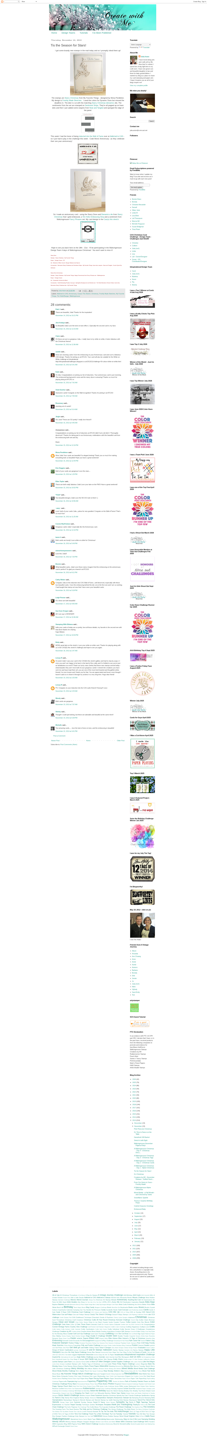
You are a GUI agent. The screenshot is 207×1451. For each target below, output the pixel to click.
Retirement (132, 1386)
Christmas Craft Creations (74, 1320)
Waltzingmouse (75, 296)
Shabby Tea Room (139, 1391)
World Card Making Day (147, 1424)
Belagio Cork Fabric (112, 1304)
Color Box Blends (143, 1322)
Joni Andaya (60, 323)
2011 (134, 1248)
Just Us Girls (135, 1357)
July (136, 1222)
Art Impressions (146, 1300)
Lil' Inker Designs (103, 1361)
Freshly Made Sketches (107, 294)
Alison (134, 951)
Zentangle (61, 1426)
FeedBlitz (142, 190)
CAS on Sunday (135, 1312)
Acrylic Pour (66, 1297)
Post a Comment (59, 736)
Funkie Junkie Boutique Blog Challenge (119, 1345)
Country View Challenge (78, 1327)
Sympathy (120, 1402)
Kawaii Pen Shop (68, 1359)
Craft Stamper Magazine (103, 1327)
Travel (91, 1414)
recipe (126, 1386)
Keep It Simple (79, 1359)
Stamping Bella (149, 1398)
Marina (134, 285)
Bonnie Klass (136, 199)
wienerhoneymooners (64, 551)
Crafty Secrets (125, 1329)
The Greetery (149, 1407)
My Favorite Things (69, 1374)
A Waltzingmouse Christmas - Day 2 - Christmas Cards (144, 1162)
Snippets (87, 1395)
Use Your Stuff (89, 1416)
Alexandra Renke (126, 1297)
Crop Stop (148, 1331)
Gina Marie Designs (118, 1347)
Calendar (70, 1310)
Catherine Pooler (142, 1314)
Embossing (57, 1340)
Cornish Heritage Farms (61, 1327)
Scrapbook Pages (140, 1388)
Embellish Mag (150, 1338)
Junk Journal (110, 1357)
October (137, 1213)
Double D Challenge (97, 1336)
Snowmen (98, 1395)
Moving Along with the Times (133, 1371)
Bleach (84, 1307)
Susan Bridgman (138, 227)
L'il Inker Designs (137, 1359)
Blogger (126, 1435)
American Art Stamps (103, 1300)
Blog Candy (90, 1307)
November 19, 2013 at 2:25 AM (66, 678)
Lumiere (137, 1364)
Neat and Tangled (96, 108)
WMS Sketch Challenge (90, 1424)
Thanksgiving (126, 1404)
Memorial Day (119, 1366)
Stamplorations (57, 1400)
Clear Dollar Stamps (81, 1322)
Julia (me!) (135, 248)
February (137, 1238)
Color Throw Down (83, 1324)
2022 (134, 1092)
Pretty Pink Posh (78, 1386)
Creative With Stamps (122, 1331)
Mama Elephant (78, 1366)
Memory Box (128, 1366)
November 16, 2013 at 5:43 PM (66, 543)
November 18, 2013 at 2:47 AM (66, 651)
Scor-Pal (132, 1388)
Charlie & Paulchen (106, 1317)
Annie (134, 962)
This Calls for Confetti (80, 1411)
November (138, 1126)
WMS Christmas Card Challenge (132, 1422)
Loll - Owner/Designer (139, 257)
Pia (133, 282)
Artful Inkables (72, 1302)
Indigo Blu (102, 1354)
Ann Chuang (136, 956)
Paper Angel (76, 1378)
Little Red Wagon (149, 1361)
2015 (134, 1114)
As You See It (98, 1302)
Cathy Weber (60, 580)
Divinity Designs (80, 1336)
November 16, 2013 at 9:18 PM (66, 590)
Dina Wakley (56, 1336)
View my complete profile (139, 85)
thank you (116, 1404)
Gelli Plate (66, 1347)
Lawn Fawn (68, 1361)
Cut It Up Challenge (83, 1334)
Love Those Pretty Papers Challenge (121, 1364)
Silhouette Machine (104, 1393)
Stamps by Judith (107, 1400)
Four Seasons (101, 1343)
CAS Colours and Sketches (99, 1312)
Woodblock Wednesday (106, 1424)
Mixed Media (127, 1368)
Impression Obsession (85, 1354)
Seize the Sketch (112, 1391)
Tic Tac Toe (103, 1411)
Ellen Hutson (113, 1338)
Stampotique (67, 1400)
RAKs (121, 1386)
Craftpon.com (144, 1327)
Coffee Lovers (131, 1322)
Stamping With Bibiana (64, 624)
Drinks (143, 1336)
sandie (58, 352)
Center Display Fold (66, 1317)
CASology (108, 1314)
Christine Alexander (139, 204)
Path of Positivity (131, 1381)
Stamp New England (72, 1398)
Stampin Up (127, 1398)
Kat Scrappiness (146, 1357)
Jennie (134, 978)
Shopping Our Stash (82, 1393)
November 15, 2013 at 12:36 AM (67, 344)
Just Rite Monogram (122, 1357)
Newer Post (55, 740)
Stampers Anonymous (114, 1398)
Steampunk (133, 1400)
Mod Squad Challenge (96, 1371)
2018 (134, 1104)
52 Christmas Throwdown (69, 1295)
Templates (107, 1404)
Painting (64, 1378)
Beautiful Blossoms (70, 1304)
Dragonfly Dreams (134, 1336)
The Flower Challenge (123, 1407)
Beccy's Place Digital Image (84, 1304)
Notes (59, 1376)
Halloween (107, 1350)
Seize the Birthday (98, 1391)
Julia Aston (145, 57)
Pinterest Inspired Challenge (129, 1384)
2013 (134, 1120)
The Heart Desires (72, 1409)
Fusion (135, 1345)
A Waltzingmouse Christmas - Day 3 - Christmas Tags (144, 1157)
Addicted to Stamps (104, 1297)
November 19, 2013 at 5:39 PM (66, 718)
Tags (138, 1402)
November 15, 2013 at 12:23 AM (67, 329)
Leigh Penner (61, 597)
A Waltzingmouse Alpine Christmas (142, 1188)
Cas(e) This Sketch (84, 294)
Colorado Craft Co (97, 1324)
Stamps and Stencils (93, 1400)
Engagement (98, 1340)
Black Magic (77, 1307)
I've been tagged (71, 1354)
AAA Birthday (127, 1295)
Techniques (99, 1404)
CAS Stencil (146, 1312)
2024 (134, 1085)
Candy (103, 1310)
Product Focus (91, 1386)
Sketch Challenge (71, 1395)
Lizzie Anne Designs (58, 1364)
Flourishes (88, 1343)
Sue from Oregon (62, 611)
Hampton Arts (128, 1350)
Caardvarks (62, 1310)
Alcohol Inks (115, 1297)
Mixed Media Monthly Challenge (63, 1371)
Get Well (73, 1347)
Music (58, 1374)
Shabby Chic (128, 1391)
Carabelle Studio (112, 1310)
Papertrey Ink (104, 1381)
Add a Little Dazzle (77, 1297)
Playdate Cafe (143, 1384)
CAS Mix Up (114, 1312)
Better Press (146, 1304)
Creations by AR (65, 1331)
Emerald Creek (67, 1340)
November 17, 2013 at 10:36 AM (67, 617)
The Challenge (82, 1407)
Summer (77, 1402)
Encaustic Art (77, 1340)
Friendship (77, 1345)
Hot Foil (132, 1352)
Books (131, 1307)
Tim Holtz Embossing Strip (93, 217)
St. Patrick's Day (58, 1398)
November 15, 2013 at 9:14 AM (66, 409)
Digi (139, 1334)
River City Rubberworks (75, 1388)
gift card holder (83, 1347)
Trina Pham (136, 229)
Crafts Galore (56, 1329)
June (136, 1226)
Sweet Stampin (110, 1402)
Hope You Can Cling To (120, 1352)
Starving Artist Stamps (121, 1400)
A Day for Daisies (91, 1295)
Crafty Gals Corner (101, 1329)
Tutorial (125, 1414)
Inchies (96, 1354)
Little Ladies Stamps (136, 1361)
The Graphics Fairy (137, 1407)
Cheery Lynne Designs (120, 1317)
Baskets (61, 1304)
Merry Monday (77, 1368)
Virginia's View (134, 1416)
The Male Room (129, 1409)
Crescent (133, 1331)
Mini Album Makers (91, 1368)
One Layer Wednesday (97, 1376)
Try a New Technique (101, 1414)
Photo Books (102, 1384)
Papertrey (91, 1381)
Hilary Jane (136, 210)
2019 (134, 1101)
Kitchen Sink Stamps (105, 1359)
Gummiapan (82, 1350)
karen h (58, 537)
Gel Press (58, 1347)
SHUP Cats (93, 1393)
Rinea (66, 1388)
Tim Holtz (110, 1411)
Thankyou (136, 1404)
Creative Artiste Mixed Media (90, 1331)
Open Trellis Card (111, 1376)
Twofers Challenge (68, 1416)
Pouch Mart (68, 1386)
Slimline (82, 1395)
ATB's (105, 1302)
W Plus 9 (142, 1416)
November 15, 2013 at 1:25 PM (66, 474)
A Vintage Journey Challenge (110, 1295)
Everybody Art (118, 1340)
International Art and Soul (68, 1357)
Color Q (73, 1324)
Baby (147, 1302)
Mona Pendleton (62, 452)
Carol (134, 271)
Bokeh (109, 1307)
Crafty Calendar (75, 1329)
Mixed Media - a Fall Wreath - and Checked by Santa (144, 1193)
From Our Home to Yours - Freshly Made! (143, 1183)
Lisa (133, 254)
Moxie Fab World (148, 1371)
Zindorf (67, 1426)
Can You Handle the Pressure (90, 1310)
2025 (134, 1082)
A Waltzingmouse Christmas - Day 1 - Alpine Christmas (144, 1167)
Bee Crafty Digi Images (99, 1304)
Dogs (88, 1336)
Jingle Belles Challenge (85, 1357)
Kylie (57, 372)
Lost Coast (104, 1364)
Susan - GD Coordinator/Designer (139, 260)
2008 (134, 1258)
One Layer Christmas (81, 1376)
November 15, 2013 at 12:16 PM (67, 445)
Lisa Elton (135, 216)
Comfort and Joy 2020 (127, 1324)
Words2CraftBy (125, 1424)
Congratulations (149, 1324)
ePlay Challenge (107, 1340)
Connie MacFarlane (63, 524)
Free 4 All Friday (143, 1343)
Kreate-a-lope (128, 1359)
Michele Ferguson (138, 224)
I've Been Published (101, 33)
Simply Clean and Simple (134, 1393)
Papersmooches (82, 1381)
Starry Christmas (71, 98)
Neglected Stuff (119, 1374)
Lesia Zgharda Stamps (79, 1361)
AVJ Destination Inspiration (129, 1302)
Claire (58, 336)
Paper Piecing (94, 1378)
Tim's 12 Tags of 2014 (137, 1411)
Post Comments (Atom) (68, 744)
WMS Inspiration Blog (59, 1424)
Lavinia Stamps (57, 1361)
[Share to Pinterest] (92, 291)
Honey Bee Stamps (93, 1352)
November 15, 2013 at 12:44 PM (67, 461)
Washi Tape (92, 1419)
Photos (111, 1384)
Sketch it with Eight (140, 1140)
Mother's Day (119, 1371)
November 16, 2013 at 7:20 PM (66, 557)
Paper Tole (134, 1378)
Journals (102, 1357)
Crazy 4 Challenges (138, 1329)
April (136, 1232)
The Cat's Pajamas (70, 1407)
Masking (112, 1366)
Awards (142, 1302)
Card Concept (123, 1310)
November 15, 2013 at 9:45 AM (66, 423)
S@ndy (134, 989)
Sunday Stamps (86, 1402)
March (136, 1235)
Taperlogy (144, 1402)
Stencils (55, 1402)
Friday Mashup (68, 1345)
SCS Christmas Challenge (66, 1391)
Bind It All (60, 1307)
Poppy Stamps (57, 1386)
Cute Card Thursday (98, 1334)
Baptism (55, 1304)
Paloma (70, 1378)
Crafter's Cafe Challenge (118, 1327)
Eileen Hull (94, 1338)
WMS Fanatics (150, 1422)
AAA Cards (137, 1295)
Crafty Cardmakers (87, 1329)
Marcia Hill (135, 221)
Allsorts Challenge (138, 1297)
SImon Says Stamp (118, 1393)
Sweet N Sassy (99, 1402)
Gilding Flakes (94, 1347)
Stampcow (93, 1398)
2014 (134, 1117)
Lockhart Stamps (71, 1364)
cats (149, 1314)
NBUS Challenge (85, 1374)
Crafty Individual (113, 1329)
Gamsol (141, 1345)
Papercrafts (63, 1381)
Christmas (94, 294)
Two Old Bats (141, 1414)
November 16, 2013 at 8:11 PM (66, 572)
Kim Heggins (60, 468)
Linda (134, 251)
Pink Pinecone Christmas (143, 1129)
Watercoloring (101, 1419)
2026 (134, 1079)
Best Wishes (138, 1304)
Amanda (135, 954)
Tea (63, 1404)
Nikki (134, 987)
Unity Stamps (79, 1416)
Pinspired (117, 1384)
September (138, 1216)
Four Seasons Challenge (112, 1343)
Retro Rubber (141, 1386)
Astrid (134, 965)
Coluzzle (117, 1324)
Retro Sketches (150, 1386)
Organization (121, 1376)
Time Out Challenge (81, 1414)
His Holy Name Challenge (77, 1352)
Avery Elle (115, 1302)
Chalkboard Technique (83, 1317)
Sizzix (60, 1395)
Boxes (141, 1307)
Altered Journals (82, 1300)
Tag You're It (130, 1402)
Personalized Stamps (83, 1384)
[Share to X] (88, 291)
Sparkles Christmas (109, 1395)
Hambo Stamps (118, 1350)
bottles (136, 1307)
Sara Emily (136, 992)
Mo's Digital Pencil (82, 1371)
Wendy (58, 698)
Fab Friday (125, 1340)
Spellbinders (145, 1395)
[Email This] (83, 291)
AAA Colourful (145, 1295)
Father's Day (150, 1340)
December (138, 1123)
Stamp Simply (84, 1398)
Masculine (104, 1366)
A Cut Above (81, 1295)
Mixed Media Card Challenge (144, 1368)
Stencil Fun (141, 1400)
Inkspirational (130, 1354)
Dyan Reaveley (150, 1336)
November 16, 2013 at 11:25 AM (67, 517)
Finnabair (82, 1343)
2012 (134, 1245)
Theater (71, 1411)
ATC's (109, 1302)
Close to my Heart (95, 1322)
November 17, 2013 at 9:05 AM (66, 604)
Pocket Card (151, 1384)
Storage (62, 1402)
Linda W (135, 213)
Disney (64, 1336)
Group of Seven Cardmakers (63, 1350)
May (136, 1229)
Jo (133, 981)
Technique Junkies (88, 1404)
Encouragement (88, 1340)
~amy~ (58, 508)
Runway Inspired (117, 1388)
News (54, 1376)
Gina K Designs (105, 1347)
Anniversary (73, 294)
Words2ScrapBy (135, 1424)
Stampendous (101, 1398)
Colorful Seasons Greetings (143, 1206)
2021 (134, 1095)
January (137, 1241)
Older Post (121, 740)
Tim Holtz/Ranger (63, 296)
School (125, 1388)
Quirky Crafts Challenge (107, 1386)
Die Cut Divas (124, 1334)
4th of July (56, 1295)
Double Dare (111, 1336)
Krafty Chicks (118, 1359)
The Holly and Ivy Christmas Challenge (93, 1409)
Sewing (120, 1391)
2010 (134, 1252)
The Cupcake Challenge (107, 1407)
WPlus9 (54, 1426)
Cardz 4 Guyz (61, 1312)
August (137, 1219)
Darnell (134, 207)
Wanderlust (74, 1419)
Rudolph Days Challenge (103, 1388)
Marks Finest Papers (91, 1366)
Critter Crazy (140, 1331)
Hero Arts (64, 1352)
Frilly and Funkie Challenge (90, 1345)
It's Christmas (139, 1174)
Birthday (68, 1307)
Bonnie (58, 564)
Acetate (60, 1297)
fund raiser (104, 1345)
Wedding (152, 1419)
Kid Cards (89, 1359)
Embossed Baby (140, 1209)
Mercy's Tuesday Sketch (142, 1366)
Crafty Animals (65, 1329)
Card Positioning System (135, 1310)
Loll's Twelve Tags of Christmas (89, 1364)
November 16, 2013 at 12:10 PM (67, 530)
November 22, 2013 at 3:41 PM (66, 731)
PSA (97, 1386)
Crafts (152, 1327)
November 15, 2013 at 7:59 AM (66, 396)
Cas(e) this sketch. (111, 219)
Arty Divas (81, 1302)
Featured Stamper (60, 1343)
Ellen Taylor (60, 481)
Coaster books (108, 1322)
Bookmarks (124, 1307)
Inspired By (56, 1357)
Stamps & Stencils (79, 1400)
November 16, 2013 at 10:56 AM (67, 501)
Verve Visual (123, 1416)
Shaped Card (65, 1393)
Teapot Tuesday (76, 1404)
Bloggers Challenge (101, 1307)
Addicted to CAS (117, 136)
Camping (76, 1310)
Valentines (97, 1416)
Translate (146, 47)
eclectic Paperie (82, 1338)
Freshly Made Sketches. (72, 100)
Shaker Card (150, 1391)
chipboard (131, 1317)
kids (95, 1359)
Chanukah (95, 1317)
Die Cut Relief (133, 1334)
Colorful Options (109, 1324)
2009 (134, 1255)
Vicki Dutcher (61, 390)
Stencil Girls (150, 1400)
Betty (58, 642)
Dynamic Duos (57, 1338)
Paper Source (126, 1378)
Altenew (73, 1300)
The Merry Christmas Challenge (145, 1409)
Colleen (134, 246)
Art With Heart (61, 1302)
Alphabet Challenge (64, 1300)
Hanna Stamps (138, 1350)
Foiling (94, 1343)
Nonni (134, 279)
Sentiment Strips (91, 105)
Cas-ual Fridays (67, 1314)
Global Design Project (130, 1347)
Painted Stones (56, 1378)
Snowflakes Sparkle (141, 1198)
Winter (118, 1422)
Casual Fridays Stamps (120, 1314)
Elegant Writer (103, 1338)
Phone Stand (94, 1384)
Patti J (58, 309)
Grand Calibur (150, 1347)
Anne (134, 959)
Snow (93, 1395)
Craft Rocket (91, 1327)
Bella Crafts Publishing (126, 1304)
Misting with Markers (115, 1368)
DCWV (116, 1334)
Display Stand (70, 1336)
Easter (73, 1338)
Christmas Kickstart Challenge (119, 1320)
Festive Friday (74, 1343)
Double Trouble (123, 1336)
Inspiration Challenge (145, 1354)
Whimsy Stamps (70, 1422)
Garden (146, 1345)
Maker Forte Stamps (65, 1366)
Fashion (143, 1340)
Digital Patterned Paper (148, 1334)
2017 (134, 1108)
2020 (134, 1098)
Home (54, 33)
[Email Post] (79, 291)
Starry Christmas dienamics (103, 103)
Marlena (135, 276)
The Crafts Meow (93, 1407)
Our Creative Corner (137, 1376)
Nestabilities (131, 1373)
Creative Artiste (76, 1331)
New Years (151, 1374)
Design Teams (68, 33)
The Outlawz (56, 1411)
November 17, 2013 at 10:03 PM (67, 635)
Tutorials (84, 33)
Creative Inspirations (108, 1331)
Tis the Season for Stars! (142, 1171)
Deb (133, 976)
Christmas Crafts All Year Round (95, 1320)
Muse (54, 1374)
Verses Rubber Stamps (111, 1416)
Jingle (58, 416)
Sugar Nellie (69, 1402)
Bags (152, 1302)
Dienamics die (107, 214)
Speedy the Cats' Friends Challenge (128, 1395)
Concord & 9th (139, 1324)
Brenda (134, 202)
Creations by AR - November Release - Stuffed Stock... (144, 1178)
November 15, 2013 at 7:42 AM (66, 382)
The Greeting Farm (59, 1409)
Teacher (67, 1404)
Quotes (117, 1386)
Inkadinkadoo (119, 1354)
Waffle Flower (150, 1416)
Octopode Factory (67, 1376)
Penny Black (72, 1384)
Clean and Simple (66, 1322)
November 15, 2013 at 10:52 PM (67, 487)
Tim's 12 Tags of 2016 (66, 1414)
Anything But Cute (134, 1300)
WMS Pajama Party (74, 1424)
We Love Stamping (141, 1419)
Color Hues (66, 1324)
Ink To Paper (109, 1354)
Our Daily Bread (149, 1376)
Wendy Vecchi (58, 1421)
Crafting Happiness (132, 1327)
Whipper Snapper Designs (86, 1422)
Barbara (135, 970)
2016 (134, 1111)
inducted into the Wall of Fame (91, 136)
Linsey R (59, 658)
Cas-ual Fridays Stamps (81, 1314)
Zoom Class (74, 1426)
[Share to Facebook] (90, 291)
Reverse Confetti (58, 1388)
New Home (143, 1374)
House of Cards (140, 1352)
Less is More (90, 1361)
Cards (146, 1310)
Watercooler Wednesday (114, 1419)
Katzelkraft (59, 1359)
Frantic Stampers (132, 1343)
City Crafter (140, 1320)
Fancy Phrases (75, 219)
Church (133, 1320)
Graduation (142, 1347)
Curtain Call (72, 1334)
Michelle (59, 725)
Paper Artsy (84, 1378)
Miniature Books (103, 1368)
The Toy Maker (64, 1411)
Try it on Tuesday (116, 1414)
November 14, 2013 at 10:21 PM (67, 315)
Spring (152, 1395)
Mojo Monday (108, 1371)
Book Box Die (116, 1307)
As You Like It (89, 1302)
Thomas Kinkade (92, 1411)
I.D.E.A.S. (61, 1354)
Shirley (58, 712)
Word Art (116, 1424)
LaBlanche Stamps (149, 1359)
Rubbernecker (89, 1388)
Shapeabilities (56, 1393)
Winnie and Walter (109, 1422)
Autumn (134, 967)
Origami (127, 1376)
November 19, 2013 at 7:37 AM (66, 704)
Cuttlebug (109, 1333)
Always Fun (92, 1300)
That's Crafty (144, 1404)
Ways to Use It (129, 1419)
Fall (139, 1340)
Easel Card (66, 1338)
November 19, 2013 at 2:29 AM (66, 691)
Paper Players (104, 1378)
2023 (134, 1089)
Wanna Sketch (83, 1419)
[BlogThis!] (86, 291)
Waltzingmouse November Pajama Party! (143, 1144)
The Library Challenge (115, 1409)
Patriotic (140, 1381)
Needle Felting (110, 1374)
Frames (123, 1343)
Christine (135, 243)
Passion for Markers (119, 1381)
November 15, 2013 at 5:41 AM (66, 365)
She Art (72, 1393)
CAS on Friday (124, 1312)
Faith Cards (133, 1340)
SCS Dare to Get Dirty (82, 1391)
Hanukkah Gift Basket (142, 1137)
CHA (73, 1317)
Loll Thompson (137, 218)
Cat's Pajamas (133, 1314)
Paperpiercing (72, 1381)
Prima (85, 1386)
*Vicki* (58, 495)
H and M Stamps (94, 1350)
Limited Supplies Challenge (120, 1361)
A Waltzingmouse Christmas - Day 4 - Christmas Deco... (144, 1150)
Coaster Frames (119, 1322)
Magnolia (144, 1364)
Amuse (113, 1300)
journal (96, 1357)
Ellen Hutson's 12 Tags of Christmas (131, 1338)
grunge (76, 1350)
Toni (133, 995)
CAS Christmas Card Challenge (78, 1312)
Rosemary (59, 403)
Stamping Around (138, 1398)
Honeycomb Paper (106, 1352)
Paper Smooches (116, 1378)
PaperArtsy (142, 1378)
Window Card (100, 1422)
